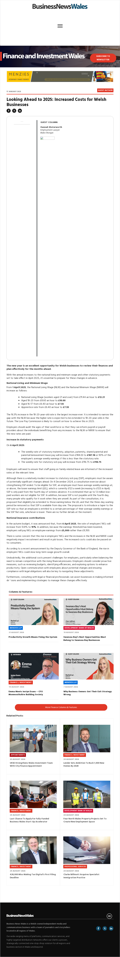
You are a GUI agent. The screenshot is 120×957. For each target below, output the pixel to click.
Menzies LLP (16, 628)
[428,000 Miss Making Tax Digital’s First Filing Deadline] (33, 850)
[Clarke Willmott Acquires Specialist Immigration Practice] (86, 850)
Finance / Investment (21, 682)
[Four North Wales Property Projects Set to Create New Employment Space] (86, 794)
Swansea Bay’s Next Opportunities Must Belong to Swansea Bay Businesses (84, 638)
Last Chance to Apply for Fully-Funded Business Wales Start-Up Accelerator (29, 820)
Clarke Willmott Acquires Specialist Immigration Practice (81, 876)
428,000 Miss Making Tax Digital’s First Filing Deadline (33, 876)
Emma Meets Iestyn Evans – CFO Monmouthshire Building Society (26, 693)
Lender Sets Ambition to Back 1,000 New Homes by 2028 (83, 764)
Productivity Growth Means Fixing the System (33, 637)
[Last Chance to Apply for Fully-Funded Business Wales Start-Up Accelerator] (33, 794)
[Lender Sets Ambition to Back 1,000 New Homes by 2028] (86, 738)
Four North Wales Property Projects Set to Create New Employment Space (84, 820)
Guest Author (105, 90)
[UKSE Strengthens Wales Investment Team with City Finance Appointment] (33, 738)
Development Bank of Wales (79, 628)
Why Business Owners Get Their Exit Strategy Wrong (87, 693)
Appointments (18, 755)
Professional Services (75, 866)
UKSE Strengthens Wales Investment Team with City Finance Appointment (31, 764)
